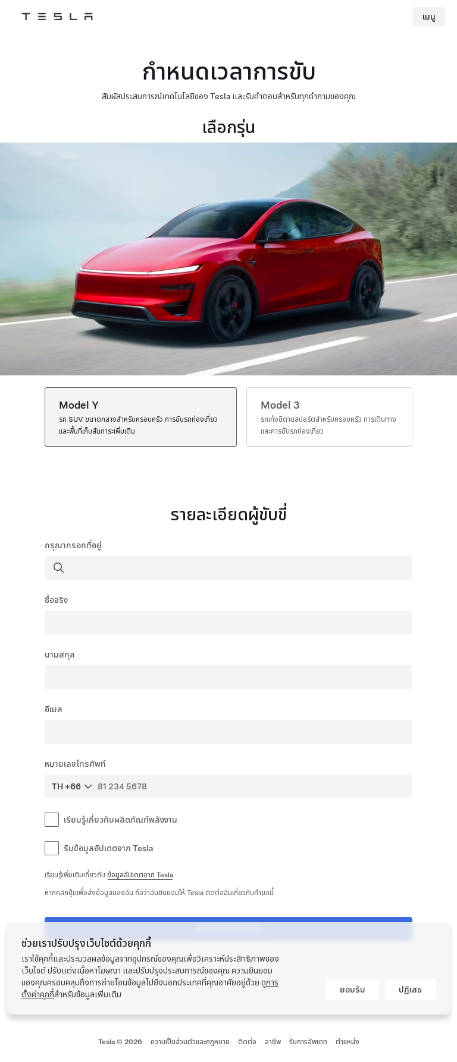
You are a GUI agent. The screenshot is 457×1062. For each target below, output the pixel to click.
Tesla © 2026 (120, 1042)
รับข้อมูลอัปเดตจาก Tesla (108, 848)
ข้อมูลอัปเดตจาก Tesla (140, 875)
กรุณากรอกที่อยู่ (73, 545)
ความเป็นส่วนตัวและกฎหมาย (190, 1042)
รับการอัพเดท (308, 1042)
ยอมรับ (352, 989)
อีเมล (53, 709)
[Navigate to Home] (57, 17)
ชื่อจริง (56, 600)
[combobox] (229, 568)
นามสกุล (60, 654)
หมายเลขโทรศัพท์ (75, 764)
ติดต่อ (247, 1042)
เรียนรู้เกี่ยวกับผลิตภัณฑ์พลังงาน (120, 819)
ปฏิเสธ (410, 989)
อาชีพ (273, 1042)
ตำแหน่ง (347, 1042)
